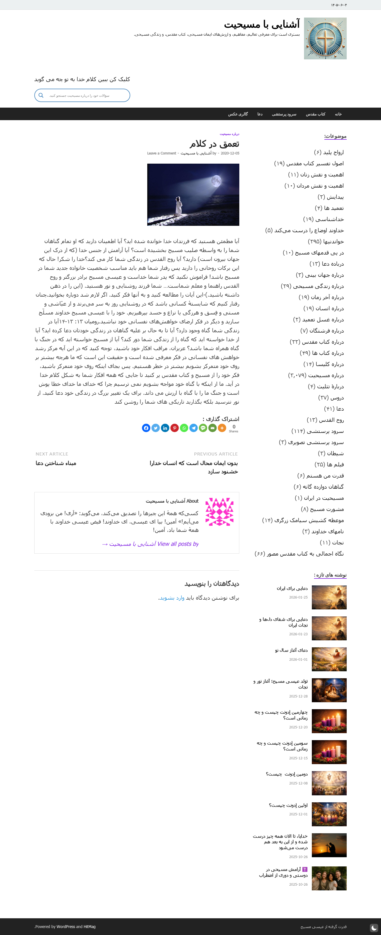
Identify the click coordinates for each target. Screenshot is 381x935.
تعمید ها (334, 207)
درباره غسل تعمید (323, 319)
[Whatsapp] (184, 428)
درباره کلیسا (330, 363)
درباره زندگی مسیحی (318, 285)
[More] (222, 428)
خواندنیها (333, 241)
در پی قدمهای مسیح (319, 252)
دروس (337, 397)
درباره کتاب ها (328, 352)
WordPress (66, 926)
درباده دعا (333, 263)
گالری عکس (238, 114)
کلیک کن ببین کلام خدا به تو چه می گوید (82, 79)
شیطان (335, 453)
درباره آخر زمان (327, 297)
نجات (338, 542)
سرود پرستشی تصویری (316, 442)
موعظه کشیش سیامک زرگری (309, 520)
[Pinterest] (174, 428)
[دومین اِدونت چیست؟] (329, 775)
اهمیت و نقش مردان (320, 185)
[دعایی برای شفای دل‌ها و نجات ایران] (329, 620)
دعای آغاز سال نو (291, 650)
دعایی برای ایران (292, 588)
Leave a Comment (161, 153)
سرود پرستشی (284, 114)
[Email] (212, 428)
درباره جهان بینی (324, 274)
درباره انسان (330, 308)
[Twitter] (155, 428)
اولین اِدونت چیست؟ (288, 805)
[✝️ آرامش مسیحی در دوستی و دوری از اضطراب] (329, 870)
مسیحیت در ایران (324, 497)
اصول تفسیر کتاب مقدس (315, 163)
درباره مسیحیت (229, 134)
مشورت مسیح (327, 508)
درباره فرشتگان (327, 330)
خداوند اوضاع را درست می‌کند (309, 230)
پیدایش (335, 196)
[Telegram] (193, 428)
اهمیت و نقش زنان (322, 174)
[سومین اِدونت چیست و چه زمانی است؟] (329, 744)
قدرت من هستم (325, 475)
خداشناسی (329, 218)
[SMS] (203, 428)
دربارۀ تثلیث (330, 386)
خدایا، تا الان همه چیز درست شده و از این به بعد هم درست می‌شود (280, 841)
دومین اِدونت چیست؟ (287, 773)
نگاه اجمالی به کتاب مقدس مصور (305, 553)
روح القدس (331, 419)
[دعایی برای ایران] (329, 589)
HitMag (90, 926)
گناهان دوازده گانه (323, 486)
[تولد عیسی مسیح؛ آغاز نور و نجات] (329, 682)
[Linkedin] (165, 428)
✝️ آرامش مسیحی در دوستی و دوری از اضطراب (283, 872)
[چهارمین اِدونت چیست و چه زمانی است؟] (329, 713)
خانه (338, 114)
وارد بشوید (172, 597)
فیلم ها (335, 464)
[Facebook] (146, 428)
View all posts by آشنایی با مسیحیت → (150, 543)
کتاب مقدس (315, 114)
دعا (259, 114)
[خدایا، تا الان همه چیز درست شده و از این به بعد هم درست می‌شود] (329, 837)
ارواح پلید (333, 152)
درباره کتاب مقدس (323, 341)
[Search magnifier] (41, 95)
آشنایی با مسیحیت (262, 24)
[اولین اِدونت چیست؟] (329, 806)
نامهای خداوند (328, 531)
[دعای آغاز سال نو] (329, 651)
